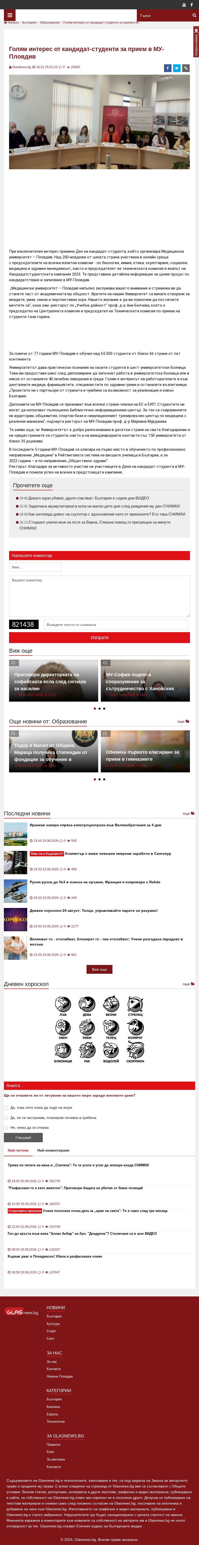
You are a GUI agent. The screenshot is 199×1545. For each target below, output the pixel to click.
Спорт (51, 1331)
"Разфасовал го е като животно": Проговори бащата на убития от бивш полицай (75, 1188)
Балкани (53, 1407)
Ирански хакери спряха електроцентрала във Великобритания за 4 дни (95, 825)
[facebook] (168, 68)
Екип (50, 1452)
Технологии (56, 1421)
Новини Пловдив (60, 1376)
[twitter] (177, 68)
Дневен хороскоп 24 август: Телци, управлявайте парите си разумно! (94, 910)
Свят (50, 1339)
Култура (53, 1324)
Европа (52, 1414)
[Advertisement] (103, 206)
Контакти (54, 1369)
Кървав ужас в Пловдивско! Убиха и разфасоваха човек (55, 1256)
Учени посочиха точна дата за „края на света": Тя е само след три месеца (88, 1211)
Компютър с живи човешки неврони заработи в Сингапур (101, 853)
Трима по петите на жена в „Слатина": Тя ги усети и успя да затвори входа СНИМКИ (78, 1165)
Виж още (99, 969)
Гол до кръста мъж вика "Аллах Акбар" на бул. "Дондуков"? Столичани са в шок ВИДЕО (82, 1234)
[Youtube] (184, 5)
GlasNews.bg (21, 67)
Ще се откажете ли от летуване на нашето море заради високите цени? (70, 1095)
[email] (186, 68)
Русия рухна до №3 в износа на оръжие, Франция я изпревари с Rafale (95, 882)
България (54, 1316)
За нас (52, 1362)
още (181, 721)
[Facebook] (191, 5)
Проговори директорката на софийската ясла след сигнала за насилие (50, 681)
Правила (53, 1445)
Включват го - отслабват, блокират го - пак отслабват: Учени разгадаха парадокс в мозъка (106, 941)
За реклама (56, 1459)
